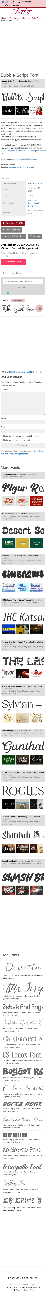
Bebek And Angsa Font (23, 1007)
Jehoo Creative (25, 600)
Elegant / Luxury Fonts (18, 561)
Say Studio (37, 686)
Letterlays (23, 514)
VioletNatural (26, 731)
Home (3, 18)
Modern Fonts (7, 563)
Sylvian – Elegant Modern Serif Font (16, 686)
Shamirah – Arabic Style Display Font (16, 817)
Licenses (24, 1284)
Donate (36, 236)
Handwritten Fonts (16, 477)
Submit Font (29, 1290)
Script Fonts (36, 18)
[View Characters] (39, 308)
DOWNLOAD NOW (13, 262)
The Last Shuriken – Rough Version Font (18, 642)
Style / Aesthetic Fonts (19, 18)
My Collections (13, 5)
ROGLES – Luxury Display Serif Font (16, 772)
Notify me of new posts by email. (17, 440)
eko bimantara (24, 861)
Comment (5, 389)
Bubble (10, 372)
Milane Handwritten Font (23, 1088)
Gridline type (38, 772)
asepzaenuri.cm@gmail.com (25, 159)
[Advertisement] (23, 45)
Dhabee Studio (33, 556)
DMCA (34, 1284)
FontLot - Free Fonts (23, 1278)
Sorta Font (22, 1103)
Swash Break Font (9, 861)
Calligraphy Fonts (16, 86)
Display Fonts (27, 516)
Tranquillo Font (22, 1166)
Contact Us (13, 1284)
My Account (26, 2)
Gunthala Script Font (10, 731)
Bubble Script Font (9, 81)
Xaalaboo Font (22, 1150)
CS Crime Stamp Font (23, 1201)
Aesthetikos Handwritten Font (23, 1023)
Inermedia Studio (26, 81)
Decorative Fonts (29, 863)
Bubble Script (19, 372)
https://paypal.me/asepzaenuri (21, 167)
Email (4, 427)
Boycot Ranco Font (23, 1071)
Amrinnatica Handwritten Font (23, 1119)
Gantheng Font (14, 1183)
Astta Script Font (23, 988)
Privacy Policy (13, 1287)
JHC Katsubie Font (9, 600)
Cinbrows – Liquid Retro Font (13, 556)
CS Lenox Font (22, 1055)
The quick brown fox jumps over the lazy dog (22, 308)
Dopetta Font (23, 967)
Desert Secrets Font (9, 514)
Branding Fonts (15, 516)
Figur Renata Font (9, 474)
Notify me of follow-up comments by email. (21, 436)
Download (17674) (14, 223)
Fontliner (22, 474)
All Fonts (16, 1290)
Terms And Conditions (31, 1287)
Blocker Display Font (15, 1135)
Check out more (12, 230)
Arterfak (40, 642)
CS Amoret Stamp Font (23, 1039)
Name (4, 418)
